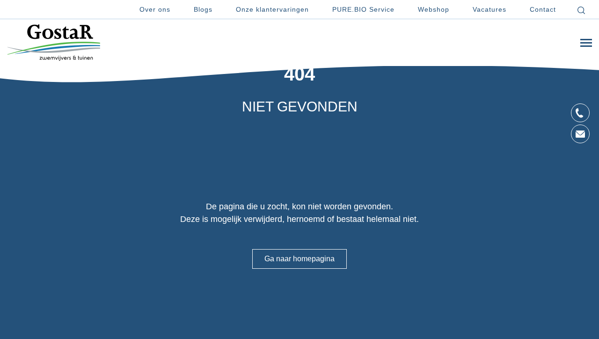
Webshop (433, 9)
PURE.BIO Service (363, 9)
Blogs (203, 9)
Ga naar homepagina (299, 259)
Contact (543, 9)
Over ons (154, 9)
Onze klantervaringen (272, 9)
